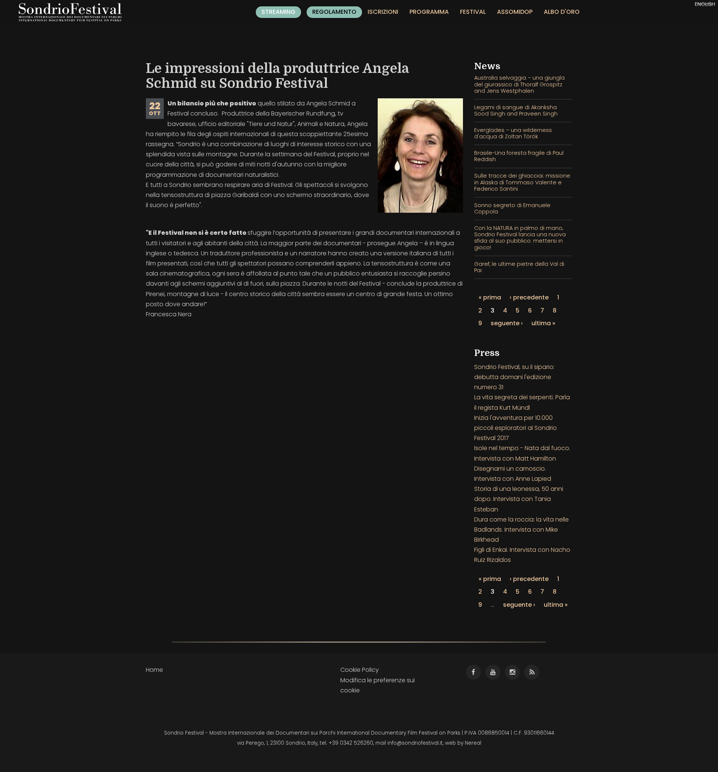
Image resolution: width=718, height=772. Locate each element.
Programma (429, 11)
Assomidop (515, 11)
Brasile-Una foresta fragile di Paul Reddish (519, 156)
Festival (473, 11)
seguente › (507, 323)
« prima (490, 297)
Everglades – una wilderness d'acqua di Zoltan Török (513, 133)
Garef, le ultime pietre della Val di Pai (519, 267)
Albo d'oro (562, 11)
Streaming (278, 11)
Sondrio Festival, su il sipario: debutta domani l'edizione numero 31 (514, 377)
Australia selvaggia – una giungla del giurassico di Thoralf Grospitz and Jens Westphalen (519, 84)
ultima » (543, 323)
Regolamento (334, 11)
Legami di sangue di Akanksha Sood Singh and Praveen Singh (516, 110)
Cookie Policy (359, 669)
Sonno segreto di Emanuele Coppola (512, 208)
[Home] (73, 12)
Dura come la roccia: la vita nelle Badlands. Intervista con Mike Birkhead (521, 529)
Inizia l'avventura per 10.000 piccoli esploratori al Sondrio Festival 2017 (515, 427)
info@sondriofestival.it (415, 743)
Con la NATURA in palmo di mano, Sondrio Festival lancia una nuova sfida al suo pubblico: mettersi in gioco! (520, 237)
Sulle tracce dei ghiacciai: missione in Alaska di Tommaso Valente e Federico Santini (522, 182)
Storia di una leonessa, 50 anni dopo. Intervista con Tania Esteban (518, 499)
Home (154, 669)
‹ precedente (529, 297)
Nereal (473, 743)
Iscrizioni (383, 11)
